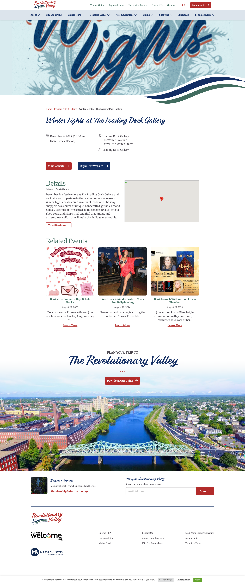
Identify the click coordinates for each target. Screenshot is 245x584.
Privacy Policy (183, 580)
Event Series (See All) (62, 141)
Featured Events (98, 15)
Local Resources (203, 15)
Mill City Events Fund (152, 543)
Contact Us (157, 5)
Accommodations (124, 15)
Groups (171, 5)
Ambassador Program (153, 538)
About (34, 15)
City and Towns (54, 15)
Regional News (116, 5)
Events (57, 109)
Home (49, 109)
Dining (146, 15)
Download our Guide (120, 380)
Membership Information (67, 491)
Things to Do (74, 15)
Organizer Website (91, 166)
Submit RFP (105, 533)
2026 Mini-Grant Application (199, 533)
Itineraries (183, 15)
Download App (106, 538)
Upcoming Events (138, 5)
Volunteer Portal (193, 543)
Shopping (164, 15)
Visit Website (56, 166)
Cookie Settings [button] (165, 580)
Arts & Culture (70, 109)
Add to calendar (59, 225)
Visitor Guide (97, 5)
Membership (198, 5)
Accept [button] (197, 580)
